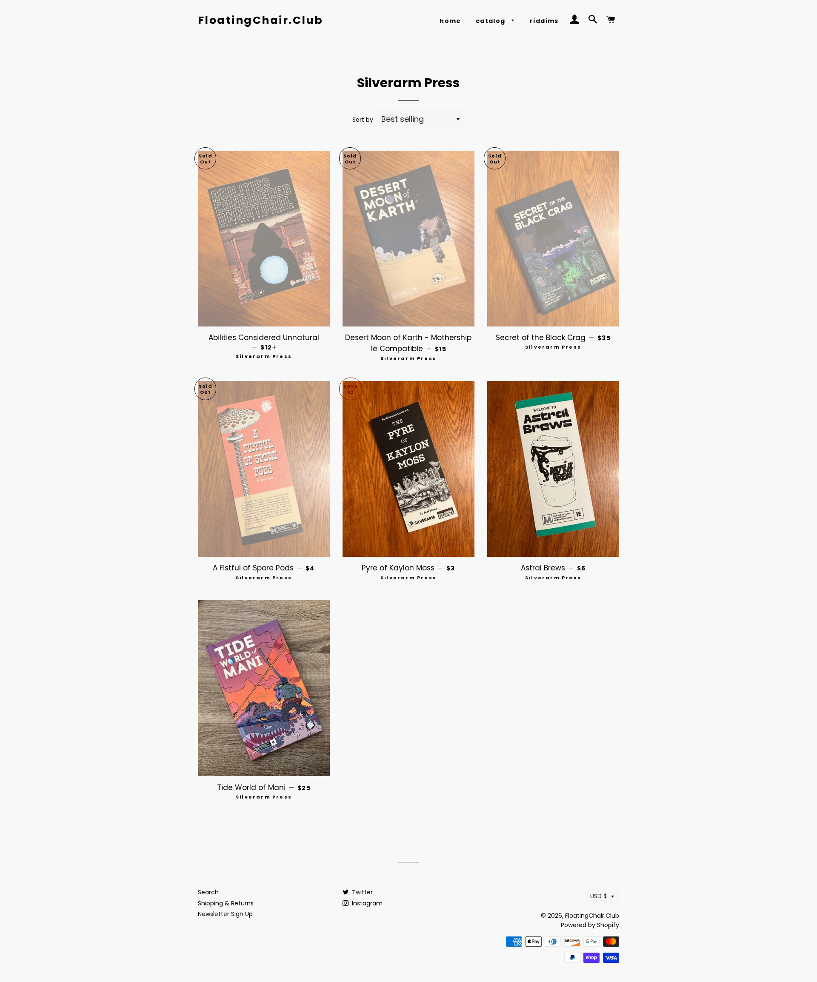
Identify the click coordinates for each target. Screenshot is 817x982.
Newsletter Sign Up (225, 914)
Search (208, 892)
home (450, 21)
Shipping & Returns (226, 903)
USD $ (598, 896)
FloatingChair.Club (260, 20)
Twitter (361, 892)
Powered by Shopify (590, 925)
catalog (491, 21)
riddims (544, 21)
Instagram (366, 903)
